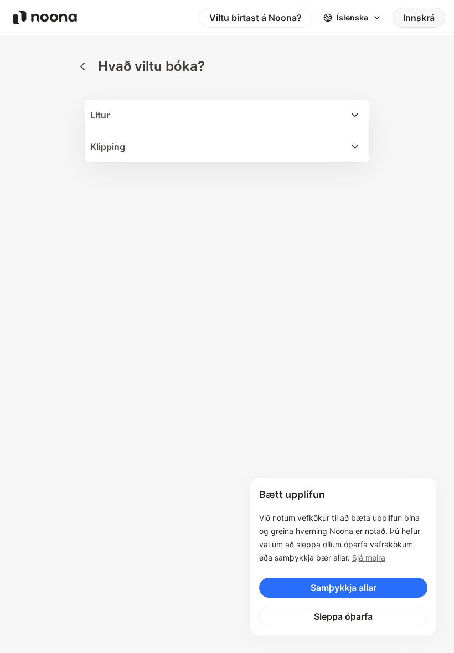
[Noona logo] (45, 17)
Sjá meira (368, 557)
